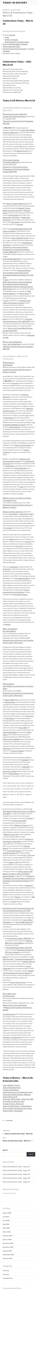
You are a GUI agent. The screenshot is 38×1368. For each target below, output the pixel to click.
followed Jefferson (29, 961)
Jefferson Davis (14, 215)
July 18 (13, 901)
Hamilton (8, 624)
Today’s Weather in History (11, 1085)
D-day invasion (15, 222)
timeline (29, 818)
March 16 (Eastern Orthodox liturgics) (17, 42)
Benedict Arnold (22, 151)
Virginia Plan (10, 466)
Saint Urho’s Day (8, 49)
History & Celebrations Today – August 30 (16, 1170)
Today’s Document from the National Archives (18, 1092)
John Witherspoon (9, 996)
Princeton (15, 383)
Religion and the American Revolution (15, 1005)
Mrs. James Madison (9, 631)
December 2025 (8, 1243)
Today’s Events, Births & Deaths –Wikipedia (17, 1094)
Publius (11, 539)
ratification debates (9, 853)
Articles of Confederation (22, 445)
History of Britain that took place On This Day (17, 1108)
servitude (8, 528)
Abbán (7, 37)
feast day (12, 35)
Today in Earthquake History (12, 1087)
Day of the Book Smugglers (11, 44)
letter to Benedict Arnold (20, 238)
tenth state (6, 569)
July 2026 (6, 1217)
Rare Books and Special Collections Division (17, 505)
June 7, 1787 (27, 855)
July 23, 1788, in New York (24, 922)
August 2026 (7, 1213)
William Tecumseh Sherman (12, 210)
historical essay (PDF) (19, 821)
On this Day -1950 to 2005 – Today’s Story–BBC (18, 1099)
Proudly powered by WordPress (12, 1288)
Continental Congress (14, 851)
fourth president (10, 702)
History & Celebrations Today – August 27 (16, 1182)
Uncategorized (7, 1278)
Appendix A (29, 885)
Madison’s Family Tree (11, 834)
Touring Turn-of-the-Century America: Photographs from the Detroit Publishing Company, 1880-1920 (16, 169)
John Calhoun (9, 718)
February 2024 (7, 1258)
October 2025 (7, 1251)
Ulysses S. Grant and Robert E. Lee (17, 203)
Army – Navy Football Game (12, 344)
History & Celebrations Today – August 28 (16, 1178)
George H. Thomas (24, 208)
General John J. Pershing (10, 217)
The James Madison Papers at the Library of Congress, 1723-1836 (19, 811)
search (6, 280)
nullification (26, 767)
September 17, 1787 (26, 514)
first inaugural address (22, 578)
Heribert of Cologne (11, 40)
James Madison (8, 365)
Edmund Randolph (20, 468)
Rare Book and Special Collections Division (16, 370)
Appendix (30, 876)
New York (19, 546)
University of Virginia (10, 771)
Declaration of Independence (12, 1037)
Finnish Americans (20, 49)
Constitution (13, 514)
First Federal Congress (20, 594)
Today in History (15, 2)
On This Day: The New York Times (13, 1101)
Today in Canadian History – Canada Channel (17, 1106)
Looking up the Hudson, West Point (14, 116)
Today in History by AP (10, 1097)
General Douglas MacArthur (12, 259)
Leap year (6, 1274)
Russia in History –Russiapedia (13, 1111)
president (20, 224)
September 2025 (8, 1255)
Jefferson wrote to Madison (12, 739)
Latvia (18, 46)
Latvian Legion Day (9, 46)
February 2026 (7, 1236)
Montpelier (25, 760)
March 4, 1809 (9, 700)
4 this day (9, 1120)
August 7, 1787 (13, 862)
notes (22, 487)
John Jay (27, 541)
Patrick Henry (9, 418)
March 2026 (7, 1232)
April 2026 (6, 1228)
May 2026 (6, 1224)
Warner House (24, 293)
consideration (13, 567)
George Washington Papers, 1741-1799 (19, 947)
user (18, 10)
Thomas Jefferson (14, 427)
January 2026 (7, 1239)
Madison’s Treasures (9, 372)
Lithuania (24, 44)
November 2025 (8, 1247)
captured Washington (10, 732)
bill (27, 415)
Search (5, 319)
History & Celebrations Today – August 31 (16, 1166)
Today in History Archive (18, 982)
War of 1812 (23, 728)
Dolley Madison (14, 774)
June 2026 (6, 1220)
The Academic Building (10, 162)
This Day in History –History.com (13, 1104)
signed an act (7, 748)
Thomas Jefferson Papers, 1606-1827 (18, 938)
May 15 (17, 897)
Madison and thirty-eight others (13, 512)
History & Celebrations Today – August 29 (16, 1174)
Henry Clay (29, 716)
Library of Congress (17, 751)
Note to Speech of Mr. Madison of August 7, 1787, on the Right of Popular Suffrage (18, 874)
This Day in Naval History (11, 1090)
